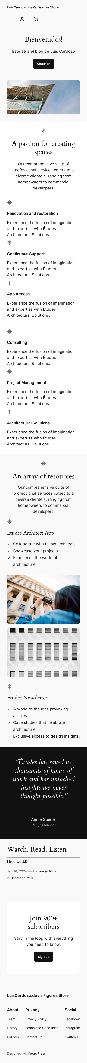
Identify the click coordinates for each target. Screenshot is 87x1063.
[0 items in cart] (36, 19)
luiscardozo (47, 871)
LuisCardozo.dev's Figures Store (33, 7)
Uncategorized (21, 878)
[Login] (22, 19)
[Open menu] (10, 19)
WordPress (37, 1053)
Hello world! (17, 862)
